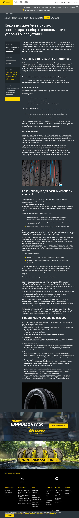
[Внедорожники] (21, 2)
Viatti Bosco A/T (35, 506)
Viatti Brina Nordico (36, 494)
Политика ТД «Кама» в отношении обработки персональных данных (59, 499)
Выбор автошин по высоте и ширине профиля (11, 61)
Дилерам (48, 502)
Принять (9, 516)
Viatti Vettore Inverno (36, 499)
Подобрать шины (27, 7)
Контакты (72, 7)
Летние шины (8, 495)
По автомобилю (8, 490)
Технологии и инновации (23, 498)
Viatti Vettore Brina (36, 497)
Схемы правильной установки (24, 503)
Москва (56, 2)
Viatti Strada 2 (35, 502)
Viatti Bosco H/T (35, 504)
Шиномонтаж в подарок (23, 490)
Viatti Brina (34, 492)
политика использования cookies (22, 513)
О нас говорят (39, 17)
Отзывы (26, 17)
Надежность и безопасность (24, 502)
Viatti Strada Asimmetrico (37, 501)
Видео (32, 17)
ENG (77, 2)
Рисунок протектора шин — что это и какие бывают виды (12, 49)
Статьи (47, 17)
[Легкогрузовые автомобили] (26, 2)
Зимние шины (8, 494)
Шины (33, 487)
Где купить (37, 7)
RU (74, 2)
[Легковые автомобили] (16, 2)
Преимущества (46, 7)
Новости (65, 7)
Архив (12, 99)
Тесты (20, 17)
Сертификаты (55, 17)
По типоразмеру (8, 492)
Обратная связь (58, 490)
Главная (6, 13)
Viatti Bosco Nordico (36, 495)
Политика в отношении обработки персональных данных (43, 513)
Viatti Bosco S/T (35, 490)
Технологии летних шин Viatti (24, 500)
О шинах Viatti (57, 7)
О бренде (7, 17)
